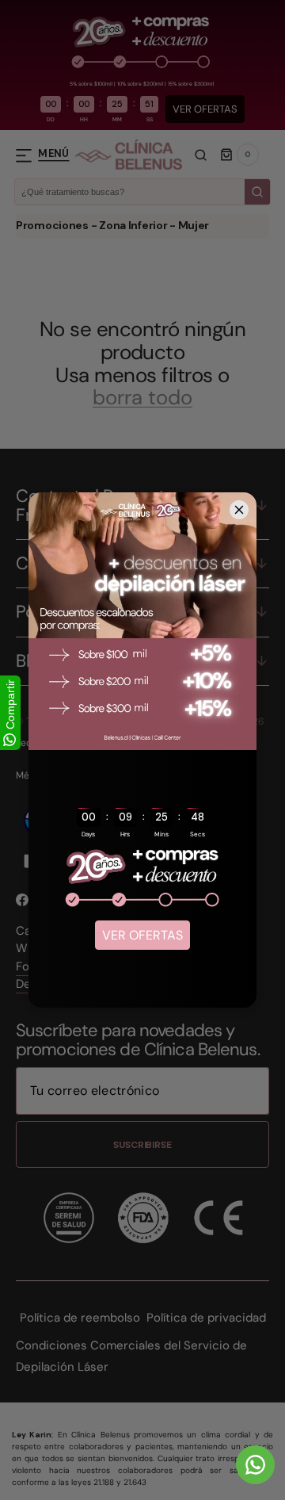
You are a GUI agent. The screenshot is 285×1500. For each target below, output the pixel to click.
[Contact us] (255, 1464)
